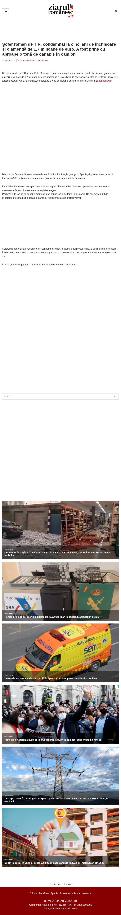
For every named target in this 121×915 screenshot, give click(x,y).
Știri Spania (42, 60)
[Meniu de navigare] (5, 10)
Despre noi (54, 884)
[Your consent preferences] (118, 686)
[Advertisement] (56, 29)
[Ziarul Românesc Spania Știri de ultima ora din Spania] (60, 11)
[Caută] (116, 11)
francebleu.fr (105, 80)
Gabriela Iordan (27, 60)
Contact (68, 884)
